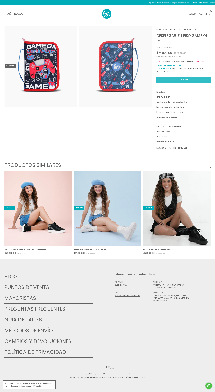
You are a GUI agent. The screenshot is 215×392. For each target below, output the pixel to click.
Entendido (37, 386)
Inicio (158, 29)
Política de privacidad (35, 352)
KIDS (165, 29)
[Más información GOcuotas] (199, 61)
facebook (131, 274)
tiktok (152, 274)
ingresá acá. (116, 377)
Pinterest (182, 148)
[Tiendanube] (107, 368)
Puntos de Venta (26, 287)
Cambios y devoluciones (37, 341)
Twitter (172, 148)
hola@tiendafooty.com (127, 295)
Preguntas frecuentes (34, 308)
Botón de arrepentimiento (134, 377)
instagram (119, 274)
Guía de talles (23, 319)
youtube (143, 274)
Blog (11, 276)
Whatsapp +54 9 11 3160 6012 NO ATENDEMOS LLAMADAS (169, 286)
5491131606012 (122, 285)
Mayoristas (20, 298)
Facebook (161, 148)
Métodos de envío (28, 330)
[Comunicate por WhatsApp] (208, 386)
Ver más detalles (163, 72)
